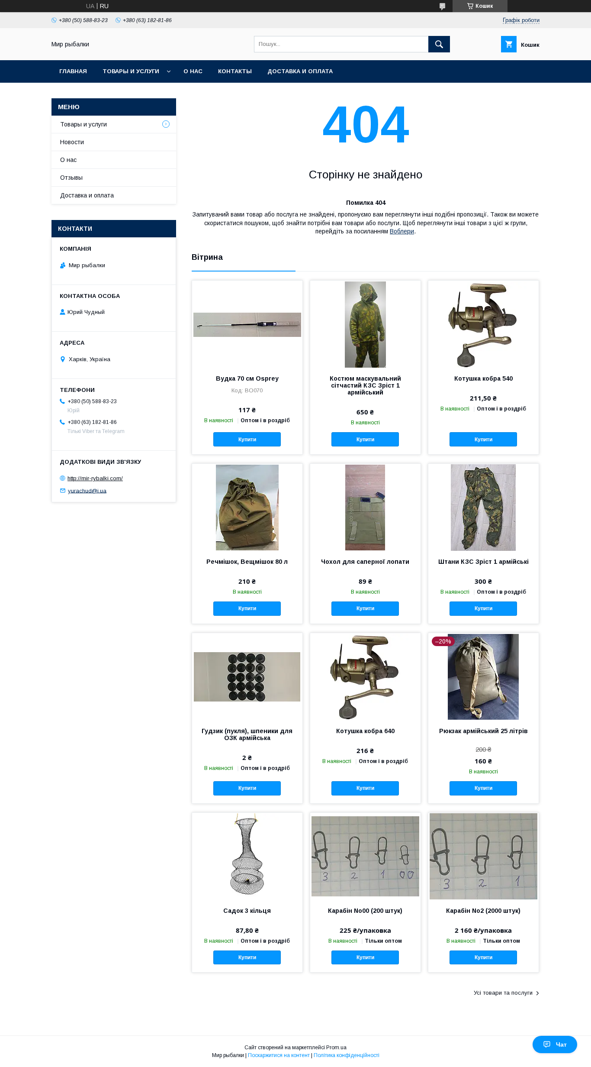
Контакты (235, 71)
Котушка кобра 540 (483, 378)
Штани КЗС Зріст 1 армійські (483, 561)
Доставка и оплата (300, 71)
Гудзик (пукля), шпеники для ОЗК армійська (247, 734)
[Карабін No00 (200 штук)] (365, 856)
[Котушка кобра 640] (365, 676)
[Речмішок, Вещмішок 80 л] (247, 507)
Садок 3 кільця (247, 910)
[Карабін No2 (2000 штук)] (483, 856)
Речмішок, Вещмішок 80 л (247, 561)
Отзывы (71, 177)
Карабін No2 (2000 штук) (483, 910)
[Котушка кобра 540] (483, 324)
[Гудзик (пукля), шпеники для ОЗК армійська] (247, 676)
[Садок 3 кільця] (247, 856)
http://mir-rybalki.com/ (95, 478)
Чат (561, 1044)
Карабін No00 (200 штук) (365, 910)
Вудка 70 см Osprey (247, 378)
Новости (72, 142)
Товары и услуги (131, 71)
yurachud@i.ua (87, 490)
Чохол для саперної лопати (365, 561)
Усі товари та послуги (503, 992)
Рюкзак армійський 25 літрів (483, 731)
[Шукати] (439, 44)
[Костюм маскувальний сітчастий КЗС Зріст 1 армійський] (365, 324)
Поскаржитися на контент (279, 1055)
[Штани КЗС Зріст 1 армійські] (483, 507)
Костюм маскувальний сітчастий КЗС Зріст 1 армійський (365, 385)
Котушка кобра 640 (365, 731)
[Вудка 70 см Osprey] (247, 324)
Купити (247, 439)
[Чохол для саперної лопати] (365, 507)
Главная (73, 71)
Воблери (402, 231)
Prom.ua (336, 1047)
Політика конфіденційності (346, 1055)
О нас (192, 71)
